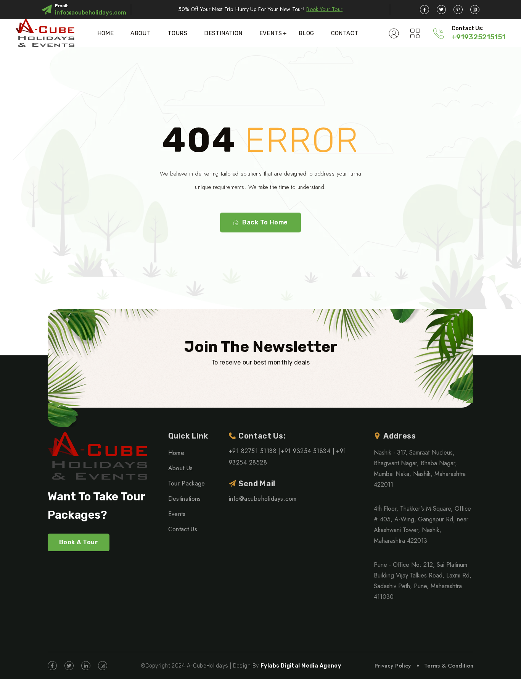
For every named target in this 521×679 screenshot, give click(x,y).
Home (105, 33)
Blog (306, 33)
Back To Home (265, 222)
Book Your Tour (324, 9)
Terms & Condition (448, 665)
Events (270, 33)
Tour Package (186, 483)
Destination (223, 33)
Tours (177, 33)
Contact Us (182, 529)
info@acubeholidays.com (90, 12)
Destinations (184, 498)
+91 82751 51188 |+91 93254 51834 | (281, 451)
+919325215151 (478, 37)
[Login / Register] (394, 33)
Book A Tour (78, 542)
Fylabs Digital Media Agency (300, 666)
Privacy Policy (393, 665)
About (140, 33)
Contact (345, 33)
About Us (180, 468)
